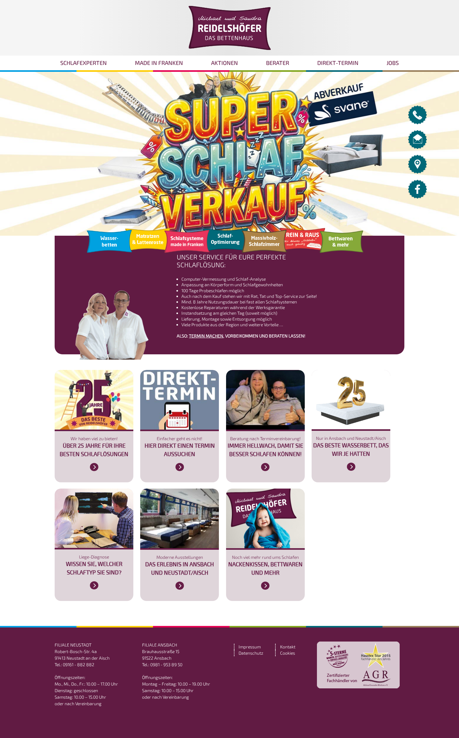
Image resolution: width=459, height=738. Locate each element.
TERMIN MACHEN (206, 335)
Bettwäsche (341, 244)
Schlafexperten (83, 62)
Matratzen (147, 242)
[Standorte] (417, 172)
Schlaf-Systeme (264, 244)
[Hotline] (417, 122)
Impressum (250, 646)
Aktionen (224, 62)
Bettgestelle (302, 242)
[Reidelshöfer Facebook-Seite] (417, 196)
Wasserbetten (109, 244)
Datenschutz (251, 653)
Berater (277, 62)
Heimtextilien (225, 242)
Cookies (287, 653)
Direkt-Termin (337, 62)
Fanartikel (187, 244)
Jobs (393, 62)
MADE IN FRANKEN (159, 62)
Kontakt (287, 646)
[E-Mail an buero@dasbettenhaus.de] (417, 147)
